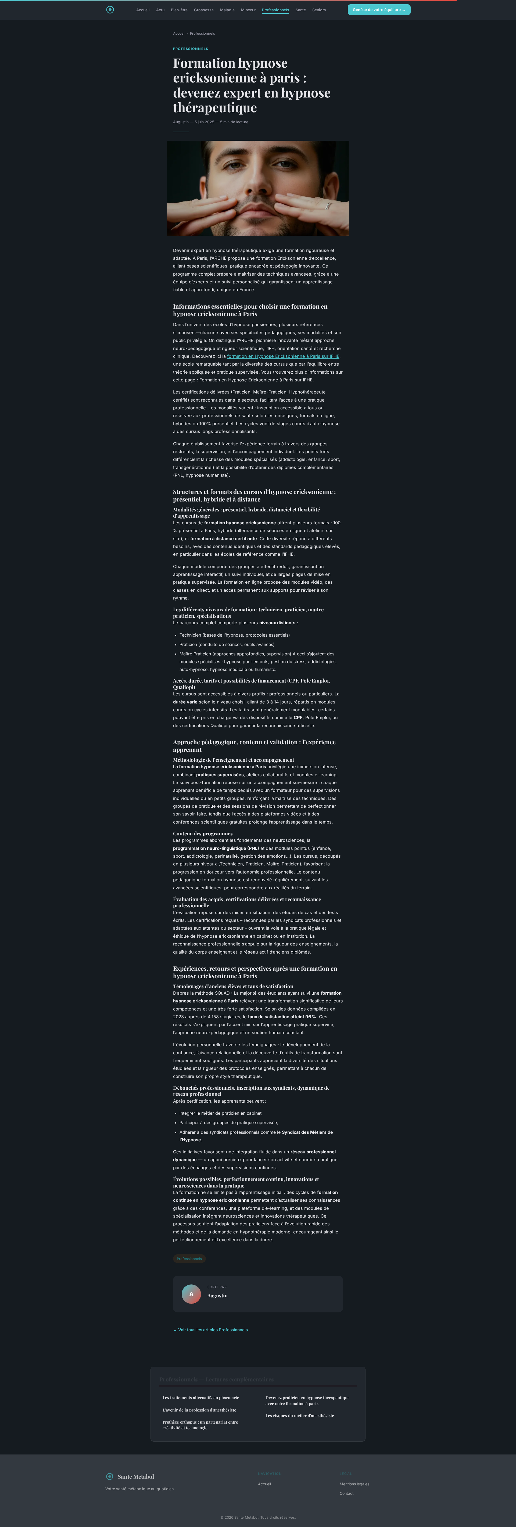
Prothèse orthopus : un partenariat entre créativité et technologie (200, 1424)
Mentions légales (354, 1484)
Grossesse (204, 9)
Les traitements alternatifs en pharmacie (201, 1397)
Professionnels (275, 9)
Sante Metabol (136, 1476)
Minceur (248, 9)
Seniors (319, 9)
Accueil (143, 9)
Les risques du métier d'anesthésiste (300, 1415)
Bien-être (179, 9)
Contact (347, 1493)
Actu (160, 9)
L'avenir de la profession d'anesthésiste (199, 1410)
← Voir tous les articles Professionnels (210, 1329)
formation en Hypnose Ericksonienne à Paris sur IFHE (283, 356)
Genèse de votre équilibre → (379, 9)
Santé (301, 9)
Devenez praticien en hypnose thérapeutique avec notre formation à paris (308, 1400)
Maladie (227, 9)
